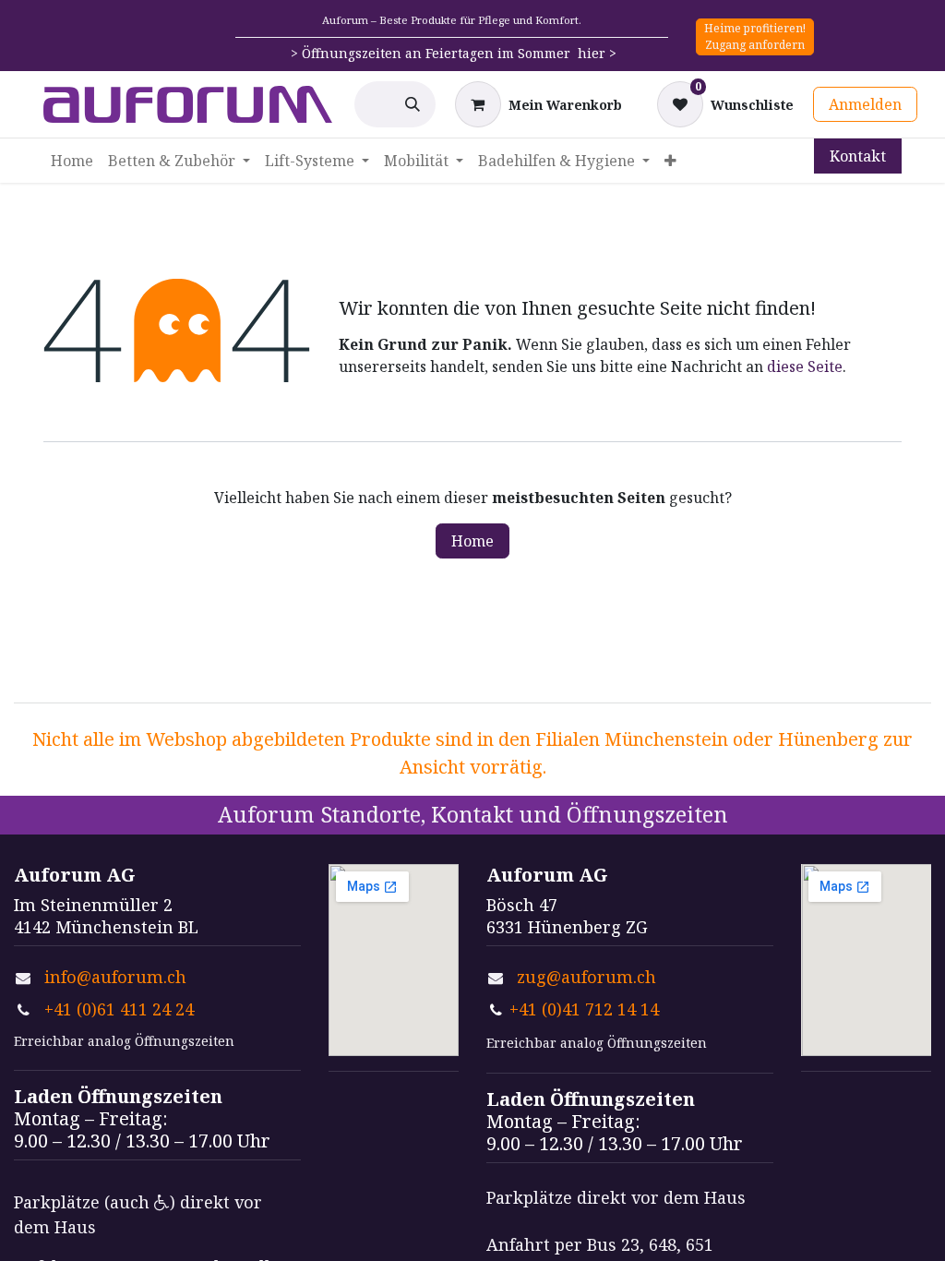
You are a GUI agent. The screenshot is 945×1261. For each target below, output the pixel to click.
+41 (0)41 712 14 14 (584, 1009)
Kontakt (858, 156)
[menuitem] (72, 160)
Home (472, 541)
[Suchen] (412, 104)
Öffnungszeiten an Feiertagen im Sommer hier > (459, 53)
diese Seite (805, 366)
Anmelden (865, 104)
